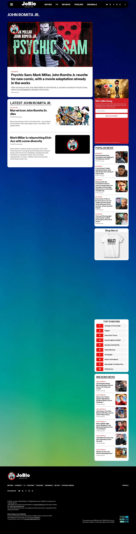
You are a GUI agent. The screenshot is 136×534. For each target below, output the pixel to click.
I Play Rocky (109, 369)
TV (24, 485)
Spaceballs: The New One (114, 364)
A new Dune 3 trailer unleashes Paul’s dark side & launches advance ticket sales (104, 171)
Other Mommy (110, 350)
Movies (10, 485)
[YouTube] (19, 491)
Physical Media (68, 485)
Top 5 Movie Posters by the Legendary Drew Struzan (104, 439)
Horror (18, 485)
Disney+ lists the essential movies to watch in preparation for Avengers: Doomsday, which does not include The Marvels (104, 186)
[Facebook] (26, 491)
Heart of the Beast (111, 359)
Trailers (39, 485)
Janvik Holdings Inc (39, 504)
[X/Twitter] (22, 491)
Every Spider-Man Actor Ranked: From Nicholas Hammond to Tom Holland (104, 426)
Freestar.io (37, 517)
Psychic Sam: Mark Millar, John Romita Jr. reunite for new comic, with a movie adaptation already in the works (49, 79)
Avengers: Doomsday (112, 326)
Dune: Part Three (111, 335)
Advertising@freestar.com (32, 519)
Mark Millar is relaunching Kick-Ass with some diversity (31, 139)
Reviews (30, 485)
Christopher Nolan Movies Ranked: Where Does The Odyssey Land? (104, 386)
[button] (11, 4)
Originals (49, 485)
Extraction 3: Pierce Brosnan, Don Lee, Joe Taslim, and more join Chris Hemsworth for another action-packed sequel (103, 203)
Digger (107, 330)
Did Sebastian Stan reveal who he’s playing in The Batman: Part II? (104, 157)
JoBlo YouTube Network (17, 506)
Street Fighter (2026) (113, 340)
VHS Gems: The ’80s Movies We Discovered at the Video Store (104, 413)
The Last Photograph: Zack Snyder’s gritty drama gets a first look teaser (103, 218)
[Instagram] (116, 4)
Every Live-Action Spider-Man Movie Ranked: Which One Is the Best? (104, 399)
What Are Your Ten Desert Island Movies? (104, 452)
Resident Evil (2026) (112, 345)
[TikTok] (120, 4)
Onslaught (108, 355)
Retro (57, 485)
